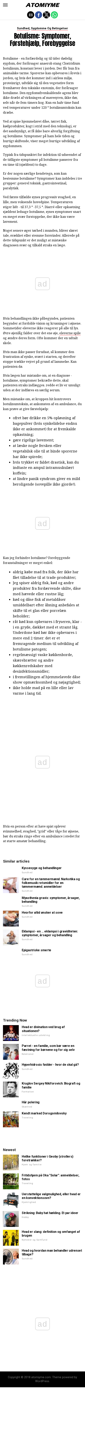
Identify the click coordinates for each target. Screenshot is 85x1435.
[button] (5, 5)
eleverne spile (70, 333)
